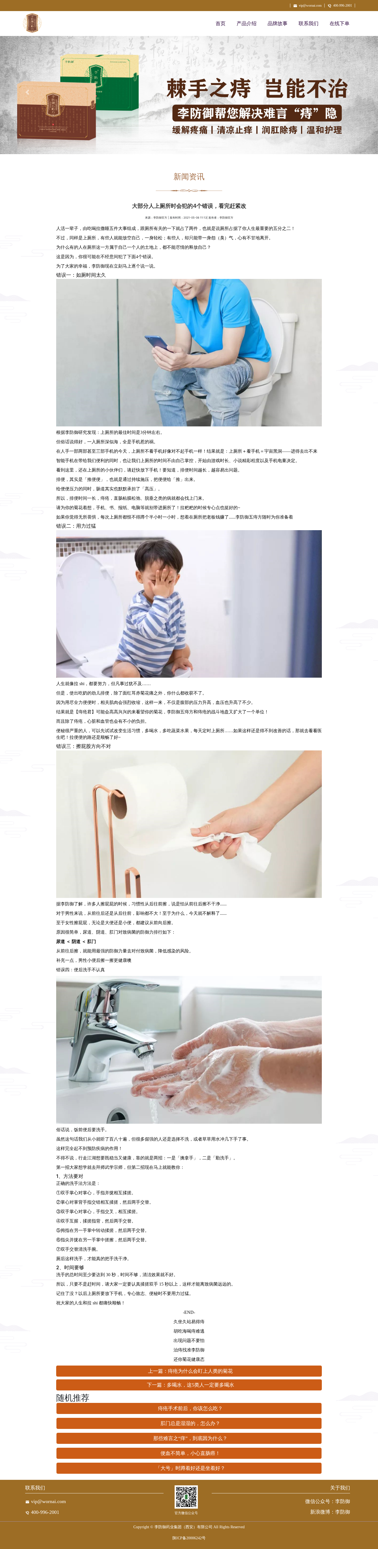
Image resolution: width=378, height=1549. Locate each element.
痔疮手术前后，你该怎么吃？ (190, 1408)
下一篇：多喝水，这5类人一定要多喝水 (190, 1385)
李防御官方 (160, 217)
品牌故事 (278, 23)
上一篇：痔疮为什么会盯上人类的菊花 (190, 1371)
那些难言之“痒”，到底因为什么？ (190, 1438)
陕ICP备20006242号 (189, 1538)
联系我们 (309, 23)
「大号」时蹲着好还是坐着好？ (190, 1468)
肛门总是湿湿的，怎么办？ (190, 1423)
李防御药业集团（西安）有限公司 (183, 1527)
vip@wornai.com (310, 5)
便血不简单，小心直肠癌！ (190, 1453)
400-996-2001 (342, 5)
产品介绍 (247, 23)
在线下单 (339, 23)
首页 (221, 23)
